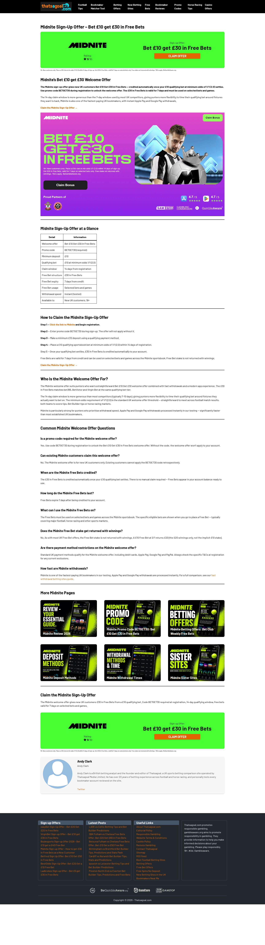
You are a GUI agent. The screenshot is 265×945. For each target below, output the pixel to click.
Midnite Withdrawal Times (124, 678)
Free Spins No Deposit (148, 870)
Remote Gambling (146, 845)
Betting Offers (144, 863)
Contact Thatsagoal (146, 848)
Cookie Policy (143, 841)
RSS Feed (141, 856)
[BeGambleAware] (114, 890)
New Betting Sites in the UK (151, 874)
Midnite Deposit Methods (59, 678)
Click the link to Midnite (62, 324)
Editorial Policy (144, 830)
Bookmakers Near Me (147, 878)
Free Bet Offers (144, 867)
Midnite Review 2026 (57, 633)
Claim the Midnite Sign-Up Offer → (58, 107)
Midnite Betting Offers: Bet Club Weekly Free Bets (192, 631)
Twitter (81, 789)
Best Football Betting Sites (150, 859)
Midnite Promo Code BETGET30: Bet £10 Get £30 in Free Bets (131, 631)
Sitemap (140, 852)
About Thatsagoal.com (148, 826)
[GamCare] (142, 890)
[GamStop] (165, 890)
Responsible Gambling (148, 834)
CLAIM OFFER (177, 56)
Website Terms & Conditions (151, 837)
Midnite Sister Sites (184, 678)
